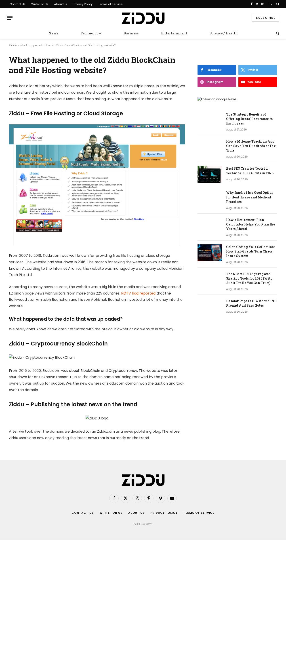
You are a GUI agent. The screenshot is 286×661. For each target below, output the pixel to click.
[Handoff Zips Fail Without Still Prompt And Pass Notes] (210, 306)
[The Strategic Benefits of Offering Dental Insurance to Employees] (210, 120)
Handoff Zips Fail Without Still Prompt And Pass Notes (251, 303)
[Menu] (10, 18)
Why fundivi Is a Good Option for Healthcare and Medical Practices (249, 197)
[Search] (277, 4)
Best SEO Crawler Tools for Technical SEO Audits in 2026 (249, 170)
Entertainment (174, 33)
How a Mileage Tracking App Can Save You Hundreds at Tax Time (251, 145)
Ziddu (13, 45)
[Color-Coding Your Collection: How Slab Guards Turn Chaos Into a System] (210, 252)
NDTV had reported (138, 293)
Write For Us (39, 4)
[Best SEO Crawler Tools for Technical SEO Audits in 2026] (210, 174)
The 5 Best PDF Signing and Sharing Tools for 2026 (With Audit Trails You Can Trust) (249, 278)
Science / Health (224, 33)
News (53, 33)
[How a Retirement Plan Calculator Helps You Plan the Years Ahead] (210, 225)
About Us (60, 4)
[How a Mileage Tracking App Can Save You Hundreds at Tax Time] (210, 147)
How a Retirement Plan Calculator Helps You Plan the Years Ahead (250, 224)
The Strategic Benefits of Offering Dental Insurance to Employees (249, 118)
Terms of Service (110, 4)
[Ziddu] (143, 17)
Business (131, 33)
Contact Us (17, 4)
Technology (91, 33)
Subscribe (265, 18)
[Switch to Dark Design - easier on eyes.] (271, 4)
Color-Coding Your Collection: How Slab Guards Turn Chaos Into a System (250, 251)
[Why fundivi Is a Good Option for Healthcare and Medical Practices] (210, 198)
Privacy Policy (83, 4)
